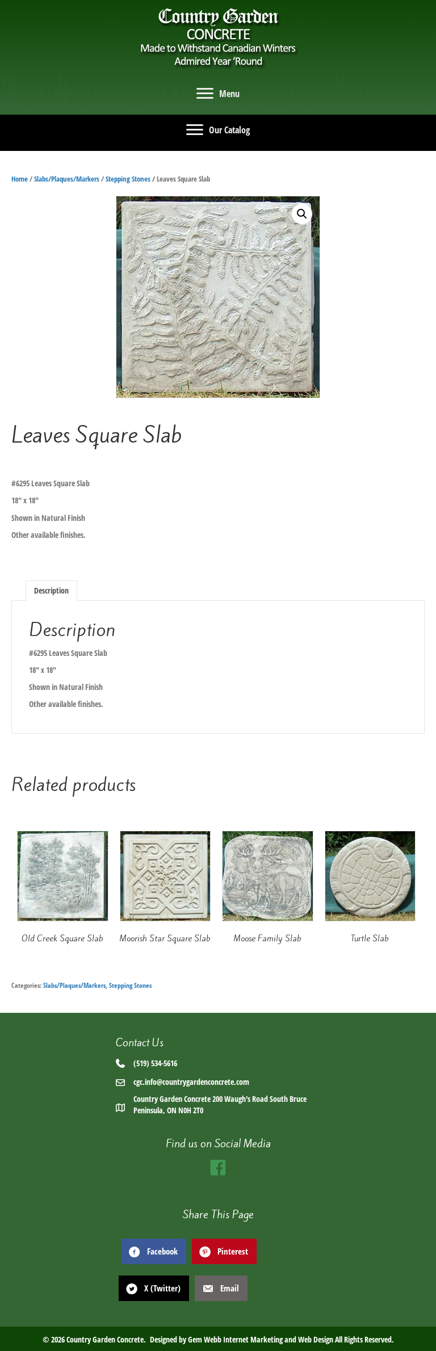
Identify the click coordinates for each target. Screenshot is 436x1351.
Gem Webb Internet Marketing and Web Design (260, 1339)
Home (19, 179)
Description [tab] (51, 590)
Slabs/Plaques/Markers (66, 179)
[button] (302, 214)
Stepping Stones (128, 179)
